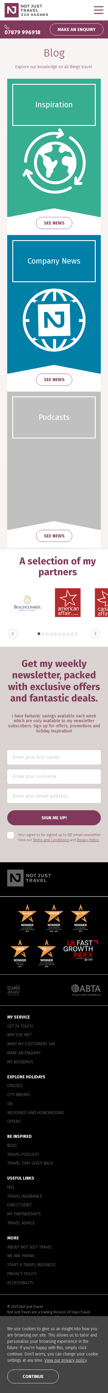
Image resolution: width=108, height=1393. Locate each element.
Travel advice (21, 1223)
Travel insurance (24, 1196)
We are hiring (20, 1256)
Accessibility (20, 1283)
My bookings (20, 1062)
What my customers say (31, 1044)
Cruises (14, 1086)
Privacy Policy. (88, 840)
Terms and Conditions (51, 840)
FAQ (10, 1187)
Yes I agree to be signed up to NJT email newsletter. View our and (59, 837)
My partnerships (24, 1214)
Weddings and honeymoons (35, 1112)
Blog (12, 1146)
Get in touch (20, 1026)
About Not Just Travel (29, 1247)
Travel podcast (23, 1154)
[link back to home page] (54, 877)
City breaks (18, 1095)
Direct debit (19, 1205)
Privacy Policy (22, 1274)
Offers (14, 1122)
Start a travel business (31, 1265)
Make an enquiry (23, 1053)
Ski (10, 1103)
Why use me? (19, 1035)
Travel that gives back (30, 1163)
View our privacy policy (65, 1360)
